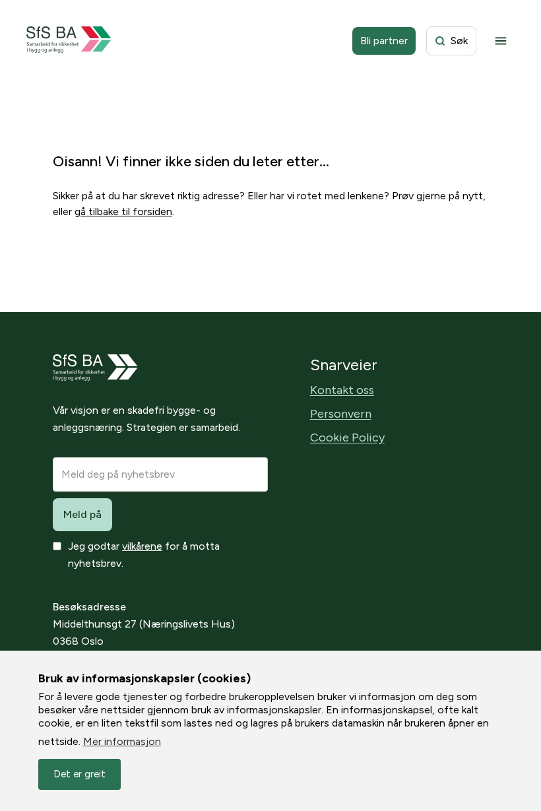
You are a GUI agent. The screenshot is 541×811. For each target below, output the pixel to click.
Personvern (340, 413)
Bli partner (384, 40)
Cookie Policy (347, 437)
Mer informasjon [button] (122, 741)
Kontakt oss (342, 390)
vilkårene (142, 546)
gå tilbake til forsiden (123, 211)
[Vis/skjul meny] (501, 41)
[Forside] (68, 40)
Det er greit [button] (79, 774)
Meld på (82, 514)
